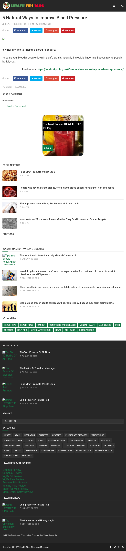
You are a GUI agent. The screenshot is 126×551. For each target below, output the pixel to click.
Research (29, 435)
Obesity (17, 450)
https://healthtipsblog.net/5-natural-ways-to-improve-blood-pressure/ (80, 69)
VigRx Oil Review (12, 476)
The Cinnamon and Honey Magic (37, 520)
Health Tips (10, 325)
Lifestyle (56, 445)
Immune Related (12, 445)
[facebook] (110, 547)
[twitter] (115, 547)
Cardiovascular (13, 440)
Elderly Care (65, 450)
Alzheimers (105, 325)
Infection (29, 445)
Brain (17, 435)
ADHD (7, 450)
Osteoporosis (86, 330)
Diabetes (43, 435)
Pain (117, 325)
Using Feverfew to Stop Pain (35, 400)
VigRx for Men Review (15, 488)
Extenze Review (11, 469)
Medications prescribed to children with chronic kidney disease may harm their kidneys (67, 303)
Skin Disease (47, 450)
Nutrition (95, 445)
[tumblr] (118, 547)
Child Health (76, 440)
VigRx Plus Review (13, 479)
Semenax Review (12, 473)
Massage (27, 456)
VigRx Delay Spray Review (17, 491)
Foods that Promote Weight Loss (37, 172)
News (58, 330)
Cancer (41, 325)
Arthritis (109, 445)
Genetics (56, 435)
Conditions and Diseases (62, 325)
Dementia (91, 440)
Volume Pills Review (14, 485)
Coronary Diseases (75, 445)
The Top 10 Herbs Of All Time (35, 352)
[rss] (122, 547)
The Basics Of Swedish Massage (37, 368)
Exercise (8, 330)
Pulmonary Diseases (76, 435)
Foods (41, 440)
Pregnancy (31, 450)
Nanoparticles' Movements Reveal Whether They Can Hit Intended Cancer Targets (63, 219)
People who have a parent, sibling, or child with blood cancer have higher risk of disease (67, 187)
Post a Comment (16, 106)
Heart (7, 435)
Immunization (11, 456)
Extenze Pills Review (14, 482)
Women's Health (103, 450)
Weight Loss (98, 435)
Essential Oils (83, 450)
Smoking (42, 445)
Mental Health (87, 325)
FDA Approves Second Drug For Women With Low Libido (49, 203)
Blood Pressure (56, 440)
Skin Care (70, 330)
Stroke (30, 440)
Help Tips (22, 330)
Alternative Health (41, 330)
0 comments (45, 24)
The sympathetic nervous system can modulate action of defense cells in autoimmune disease (70, 287)
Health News (26, 325)
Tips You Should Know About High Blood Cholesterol (48, 255)
